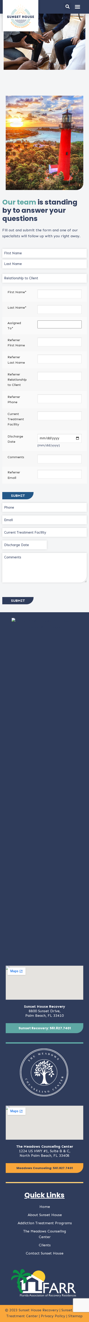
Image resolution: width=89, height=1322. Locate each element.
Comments (16, 457)
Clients (45, 1245)
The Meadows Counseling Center (44, 1234)
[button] (67, 6)
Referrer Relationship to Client (17, 379)
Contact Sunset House (44, 1253)
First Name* (17, 292)
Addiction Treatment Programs (45, 1223)
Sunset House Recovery (38, 1310)
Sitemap (75, 1316)
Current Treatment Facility (16, 419)
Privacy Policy (53, 1316)
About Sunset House (45, 1215)
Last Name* (17, 307)
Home (44, 1207)
